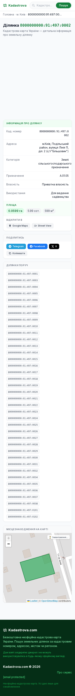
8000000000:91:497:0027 (23, 438)
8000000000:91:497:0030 (23, 457)
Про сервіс (64, 672)
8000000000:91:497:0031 (23, 464)
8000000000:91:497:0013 (23, 346)
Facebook (39, 246)
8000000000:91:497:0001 (23, 273)
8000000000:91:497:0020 (23, 392)
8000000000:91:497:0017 (23, 372)
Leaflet (33, 600)
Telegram (18, 246)
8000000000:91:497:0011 (23, 333)
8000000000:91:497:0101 (23, 510)
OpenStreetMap (49, 600)
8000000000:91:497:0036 (23, 490)
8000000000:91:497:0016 (23, 365)
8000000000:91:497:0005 (23, 293)
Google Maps (20, 225)
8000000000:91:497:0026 (23, 431)
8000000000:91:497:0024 (23, 418)
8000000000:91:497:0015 (23, 359)
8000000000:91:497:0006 (23, 300)
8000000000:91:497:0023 (23, 411)
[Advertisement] (37, 78)
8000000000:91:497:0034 (23, 477)
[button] (8, 538)
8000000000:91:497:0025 (23, 425)
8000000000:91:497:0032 (23, 470)
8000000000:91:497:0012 (23, 339)
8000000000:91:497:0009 (23, 319)
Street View (44, 225)
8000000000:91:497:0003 (23, 280)
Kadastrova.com (22, 630)
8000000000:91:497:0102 (23, 516)
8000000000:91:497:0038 (23, 503)
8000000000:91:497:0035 (23, 484)
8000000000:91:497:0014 (23, 352)
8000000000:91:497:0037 (23, 497)
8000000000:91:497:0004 (23, 287)
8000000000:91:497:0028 (23, 444)
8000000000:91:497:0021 (23, 398)
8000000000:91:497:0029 (23, 451)
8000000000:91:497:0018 (23, 379)
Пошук (63, 5)
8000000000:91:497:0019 (23, 385)
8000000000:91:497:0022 (23, 405)
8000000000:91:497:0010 (23, 326)
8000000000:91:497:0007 (23, 306)
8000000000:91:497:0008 (23, 313)
